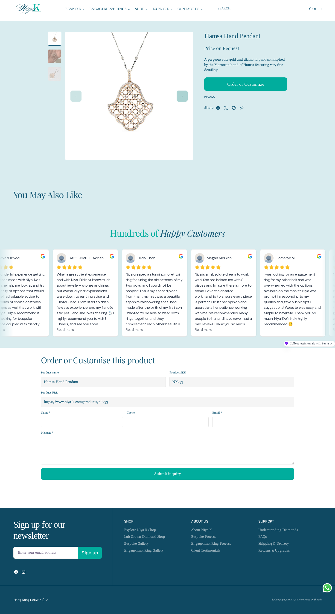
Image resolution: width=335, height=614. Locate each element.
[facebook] (218, 109)
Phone (131, 412)
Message (47, 433)
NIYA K (290, 599)
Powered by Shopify (311, 599)
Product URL (49, 392)
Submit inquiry (167, 473)
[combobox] (256, 8)
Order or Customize (245, 84)
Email (217, 412)
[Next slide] (182, 96)
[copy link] (241, 109)
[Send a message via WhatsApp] (327, 587)
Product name (50, 372)
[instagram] (23, 572)
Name (45, 412)
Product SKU (177, 372)
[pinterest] (233, 109)
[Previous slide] (76, 96)
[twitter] (226, 109)
